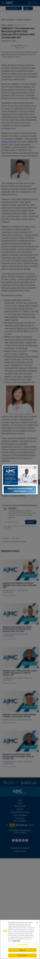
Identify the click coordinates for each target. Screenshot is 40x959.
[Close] (37, 923)
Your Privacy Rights (22, 944)
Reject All (22, 950)
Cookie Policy (16, 941)
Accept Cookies (22, 955)
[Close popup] (35, 467)
